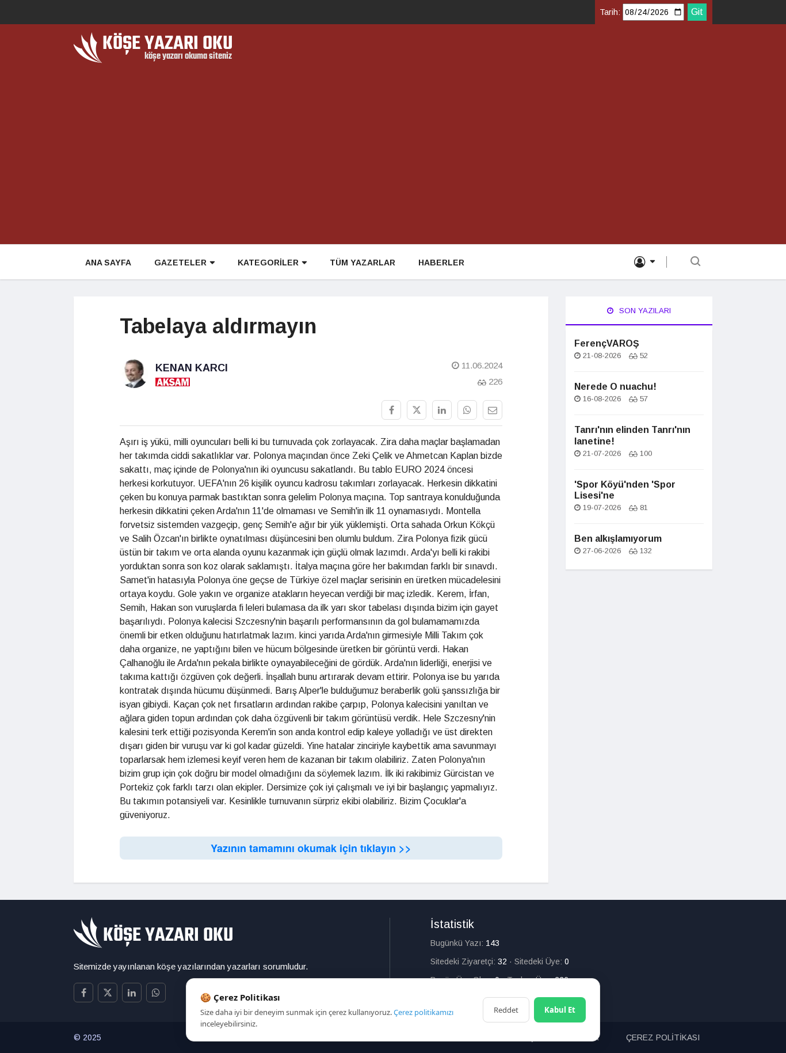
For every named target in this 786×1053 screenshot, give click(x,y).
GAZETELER (180, 262)
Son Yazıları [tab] (644, 310)
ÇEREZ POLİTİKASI (663, 1037)
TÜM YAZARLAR (362, 262)
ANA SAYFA (108, 262)
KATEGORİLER (268, 262)
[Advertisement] (393, 149)
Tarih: (610, 12)
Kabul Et (559, 1010)
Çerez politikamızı (423, 1012)
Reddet (506, 1010)
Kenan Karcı (191, 368)
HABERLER (441, 262)
